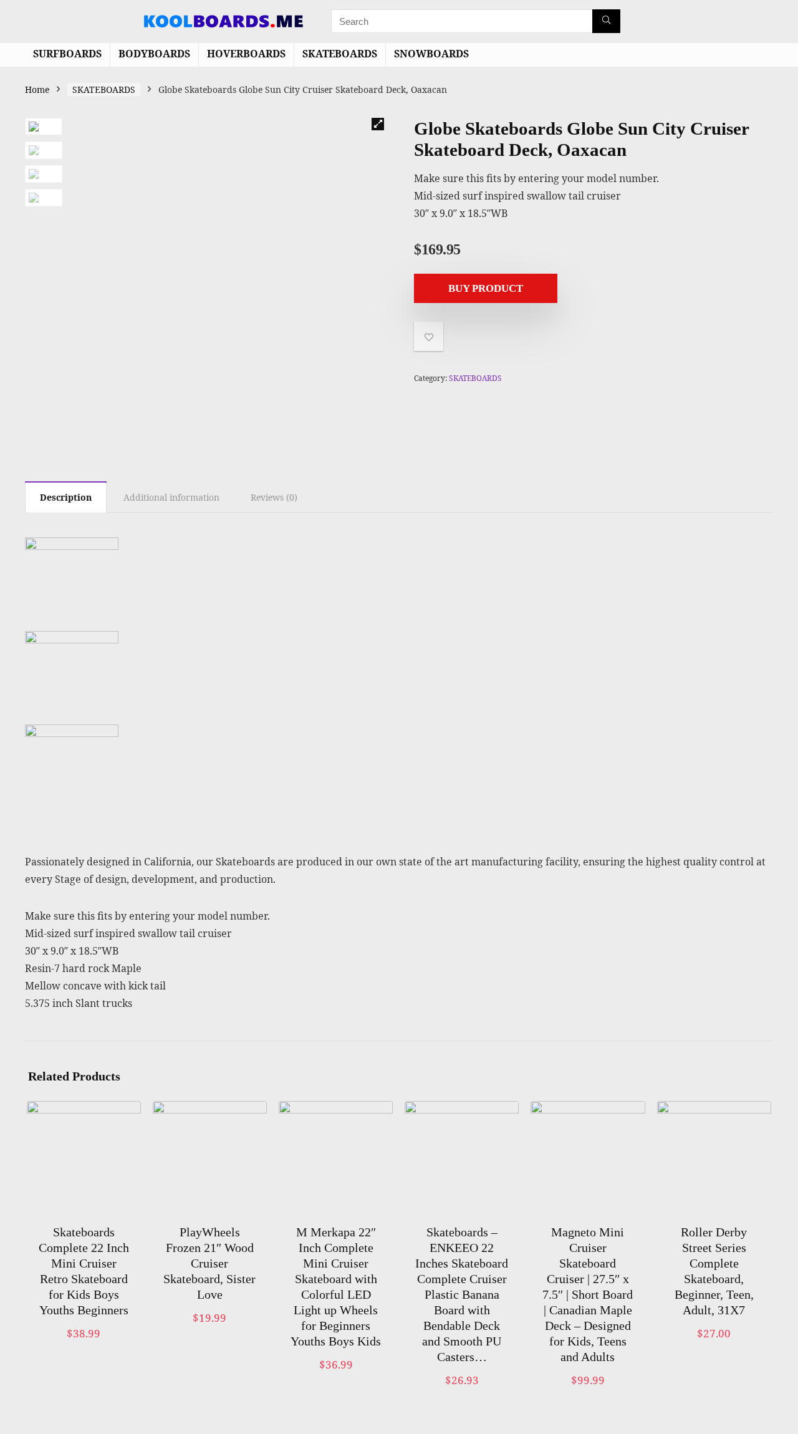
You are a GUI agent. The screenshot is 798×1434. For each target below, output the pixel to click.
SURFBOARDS (67, 53)
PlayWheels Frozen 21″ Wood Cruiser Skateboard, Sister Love (209, 1263)
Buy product (485, 288)
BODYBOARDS (154, 53)
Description (66, 497)
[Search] (606, 21)
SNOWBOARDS (431, 53)
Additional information (171, 497)
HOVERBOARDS (246, 53)
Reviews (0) (274, 497)
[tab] (66, 496)
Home (37, 89)
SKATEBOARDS (339, 53)
